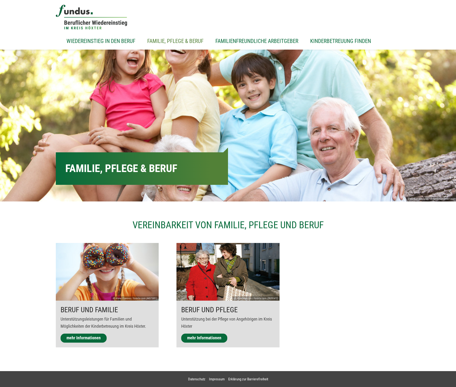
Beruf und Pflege (209, 310)
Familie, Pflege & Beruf (175, 41)
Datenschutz (196, 379)
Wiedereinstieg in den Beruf (100, 41)
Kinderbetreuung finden (340, 41)
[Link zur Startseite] (91, 17)
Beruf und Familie (89, 310)
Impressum (217, 379)
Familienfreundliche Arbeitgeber (256, 41)
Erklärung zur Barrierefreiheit (248, 379)
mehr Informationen (83, 338)
